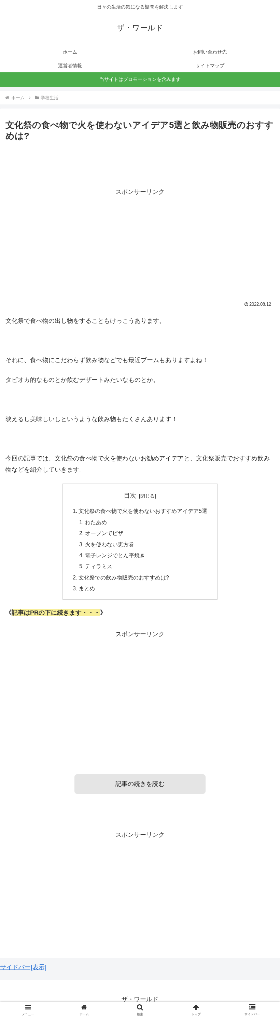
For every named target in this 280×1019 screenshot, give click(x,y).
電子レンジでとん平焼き (115, 555)
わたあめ (96, 522)
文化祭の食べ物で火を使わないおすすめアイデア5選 (143, 511)
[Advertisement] (140, 245)
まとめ (87, 588)
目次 (130, 495)
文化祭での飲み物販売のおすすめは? (124, 577)
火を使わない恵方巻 (109, 544)
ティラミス (98, 566)
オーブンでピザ (104, 533)
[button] (259, 725)
